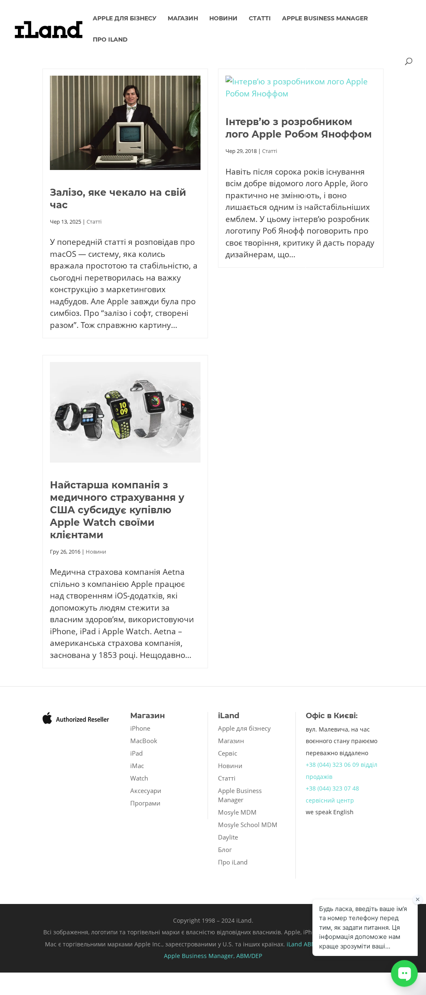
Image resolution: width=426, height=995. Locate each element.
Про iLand (110, 40)
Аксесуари (145, 790)
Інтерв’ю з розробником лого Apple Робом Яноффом (298, 128)
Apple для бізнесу (124, 18)
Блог (225, 849)
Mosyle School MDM (247, 824)
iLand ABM (302, 944)
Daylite (228, 837)
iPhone (140, 728)
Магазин (183, 18)
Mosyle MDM (237, 812)
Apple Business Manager (325, 18)
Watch (139, 778)
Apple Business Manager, (200, 956)
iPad (136, 753)
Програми (145, 803)
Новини (223, 18)
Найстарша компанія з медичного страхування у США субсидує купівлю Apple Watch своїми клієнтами (117, 510)
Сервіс (227, 753)
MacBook (143, 740)
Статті (260, 18)
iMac (137, 765)
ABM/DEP (249, 956)
